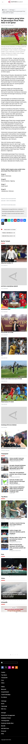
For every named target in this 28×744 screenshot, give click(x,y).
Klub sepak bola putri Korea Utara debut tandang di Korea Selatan (13, 424)
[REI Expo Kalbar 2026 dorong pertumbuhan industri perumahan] (4, 539)
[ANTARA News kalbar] (15, 1)
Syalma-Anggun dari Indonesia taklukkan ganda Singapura (17, 532)
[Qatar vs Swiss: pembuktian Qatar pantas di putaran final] (14, 299)
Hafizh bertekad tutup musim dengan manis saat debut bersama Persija (12, 377)
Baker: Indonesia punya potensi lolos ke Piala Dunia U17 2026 (13, 400)
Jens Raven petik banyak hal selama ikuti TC (13, 354)
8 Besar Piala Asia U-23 (8, 235)
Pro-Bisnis (4, 697)
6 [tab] (15, 600)
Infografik (4, 602)
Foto (2, 554)
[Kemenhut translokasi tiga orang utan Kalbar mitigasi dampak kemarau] (14, 509)
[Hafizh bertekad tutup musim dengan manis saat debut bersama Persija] (14, 369)
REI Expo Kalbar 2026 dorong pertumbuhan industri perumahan (17, 539)
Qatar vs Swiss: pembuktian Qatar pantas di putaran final (13, 308)
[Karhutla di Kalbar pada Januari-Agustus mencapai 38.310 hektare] (4, 482)
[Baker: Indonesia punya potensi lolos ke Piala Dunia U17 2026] (14, 392)
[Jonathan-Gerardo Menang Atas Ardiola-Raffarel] (4, 525)
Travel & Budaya (5, 694)
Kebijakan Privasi (6, 718)
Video (3, 578)
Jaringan (3, 712)
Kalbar (3, 686)
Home (5, 10)
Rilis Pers (3, 709)
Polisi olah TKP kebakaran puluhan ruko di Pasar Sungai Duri (17, 474)
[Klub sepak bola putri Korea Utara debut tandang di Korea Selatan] (14, 415)
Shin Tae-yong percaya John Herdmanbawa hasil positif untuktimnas (13, 447)
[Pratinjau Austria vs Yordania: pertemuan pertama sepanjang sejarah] (14, 276)
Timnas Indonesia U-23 (8, 232)
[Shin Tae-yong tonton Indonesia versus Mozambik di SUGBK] (14, 323)
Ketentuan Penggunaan (8, 715)
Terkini (3, 672)
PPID (2, 733)
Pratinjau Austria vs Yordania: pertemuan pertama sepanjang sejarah (13, 285)
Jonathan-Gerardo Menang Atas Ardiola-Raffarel (13, 571)
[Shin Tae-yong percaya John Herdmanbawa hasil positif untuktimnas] (14, 438)
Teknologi (4, 706)
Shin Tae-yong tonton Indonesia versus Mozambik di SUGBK (13, 331)
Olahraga (11, 10)
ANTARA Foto (5, 728)
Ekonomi (3, 689)
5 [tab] (18, 576)
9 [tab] (22, 600)
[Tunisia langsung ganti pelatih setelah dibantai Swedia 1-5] (14, 253)
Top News (4, 496)
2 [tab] (12, 576)
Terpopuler (4, 453)
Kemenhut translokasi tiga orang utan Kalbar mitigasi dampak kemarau (12, 517)
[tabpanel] (14, 566)
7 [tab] (17, 600)
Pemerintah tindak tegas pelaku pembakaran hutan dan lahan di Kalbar (14, 594)
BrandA (3, 726)
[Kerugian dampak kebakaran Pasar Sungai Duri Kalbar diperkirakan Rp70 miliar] (4, 467)
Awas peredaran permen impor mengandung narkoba (13, 649)
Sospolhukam (5, 692)
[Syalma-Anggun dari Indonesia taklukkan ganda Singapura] (4, 532)
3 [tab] (14, 576)
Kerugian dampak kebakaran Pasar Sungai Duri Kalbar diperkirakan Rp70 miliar (17, 467)
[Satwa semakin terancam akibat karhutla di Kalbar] (4, 460)
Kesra (2, 703)
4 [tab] (16, 576)
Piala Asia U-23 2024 (10, 229)
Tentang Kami (5, 720)
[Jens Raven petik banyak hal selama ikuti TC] (14, 346)
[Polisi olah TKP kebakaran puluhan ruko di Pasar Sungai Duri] (4, 475)
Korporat (3, 731)
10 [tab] (24, 600)
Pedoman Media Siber (7, 723)
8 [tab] (19, 600)
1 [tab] (9, 576)
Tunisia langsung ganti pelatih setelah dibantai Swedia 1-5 (12, 262)
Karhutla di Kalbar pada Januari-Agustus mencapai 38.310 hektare (17, 481)
